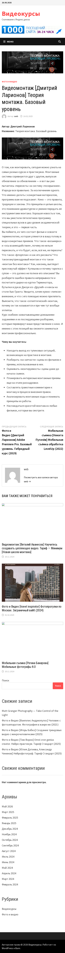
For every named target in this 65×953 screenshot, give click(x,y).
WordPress (7, 948)
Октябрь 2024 (10, 840)
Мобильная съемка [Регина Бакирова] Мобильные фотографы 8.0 (25, 665)
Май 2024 (7, 867)
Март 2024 (8, 879)
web (16, 116)
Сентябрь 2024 (10, 845)
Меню (10, 41)
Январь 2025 (9, 823)
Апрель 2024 (9, 873)
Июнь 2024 (8, 862)
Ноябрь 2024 (9, 834)
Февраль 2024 (10, 884)
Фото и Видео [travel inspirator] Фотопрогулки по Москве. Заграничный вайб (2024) (31, 608)
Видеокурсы (21, 13)
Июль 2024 (8, 856)
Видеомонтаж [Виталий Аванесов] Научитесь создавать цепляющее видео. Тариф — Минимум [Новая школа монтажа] (32, 548)
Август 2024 (9, 851)
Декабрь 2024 (10, 828)
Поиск (5, 680)
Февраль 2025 (10, 817)
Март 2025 (8, 812)
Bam (17, 948)
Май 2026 (7, 806)
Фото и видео (9, 81)
